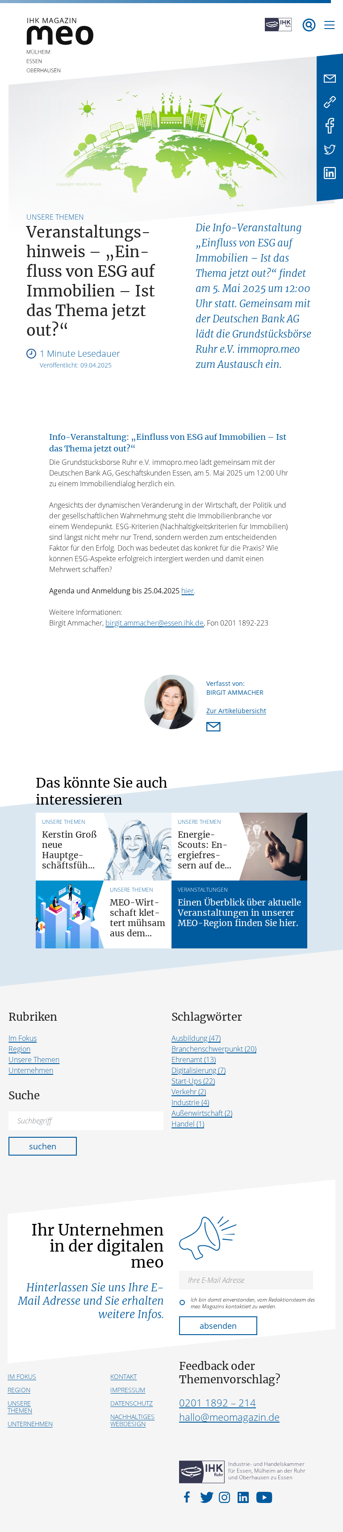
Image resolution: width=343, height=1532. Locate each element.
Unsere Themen (33, 1059)
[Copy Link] (330, 102)
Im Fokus (22, 1038)
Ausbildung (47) (196, 1038)
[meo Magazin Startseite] (59, 71)
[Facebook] (330, 126)
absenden (218, 1325)
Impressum (127, 1390)
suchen (42, 1146)
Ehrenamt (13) (194, 1059)
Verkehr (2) (189, 1092)
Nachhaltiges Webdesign (132, 1420)
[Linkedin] (330, 173)
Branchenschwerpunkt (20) (214, 1049)
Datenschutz (131, 1403)
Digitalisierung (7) (199, 1070)
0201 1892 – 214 (217, 1402)
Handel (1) (188, 1124)
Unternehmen (30, 1070)
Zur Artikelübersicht (236, 710)
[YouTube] (262, 1496)
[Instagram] (226, 1496)
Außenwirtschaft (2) (202, 1113)
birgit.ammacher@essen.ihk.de (154, 623)
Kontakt (123, 1376)
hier (187, 591)
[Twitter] (330, 149)
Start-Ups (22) (193, 1081)
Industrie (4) (190, 1102)
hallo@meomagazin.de (229, 1416)
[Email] (330, 78)
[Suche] (309, 25)
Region (19, 1049)
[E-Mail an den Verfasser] (215, 727)
